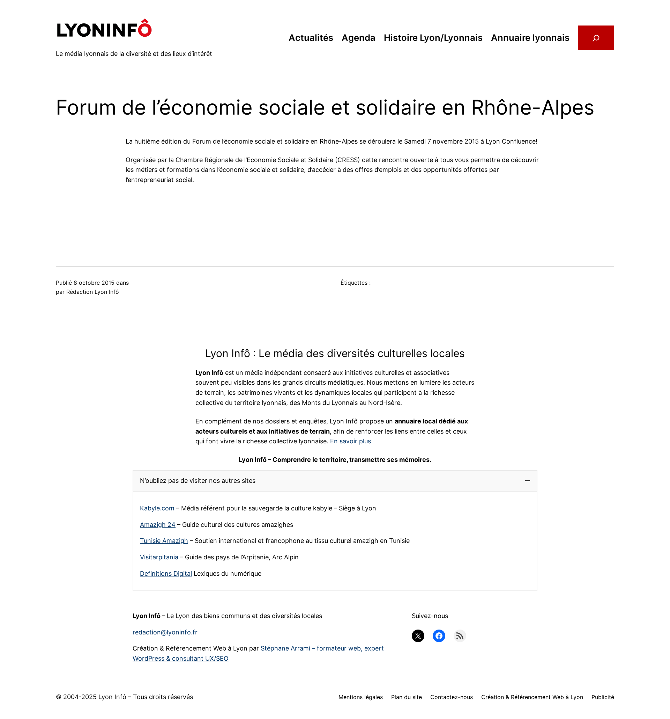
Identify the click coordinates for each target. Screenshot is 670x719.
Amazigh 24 (158, 524)
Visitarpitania (159, 557)
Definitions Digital (166, 573)
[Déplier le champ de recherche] (596, 38)
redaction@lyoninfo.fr (165, 632)
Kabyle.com (157, 508)
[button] (335, 481)
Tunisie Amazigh (164, 540)
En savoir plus (350, 441)
